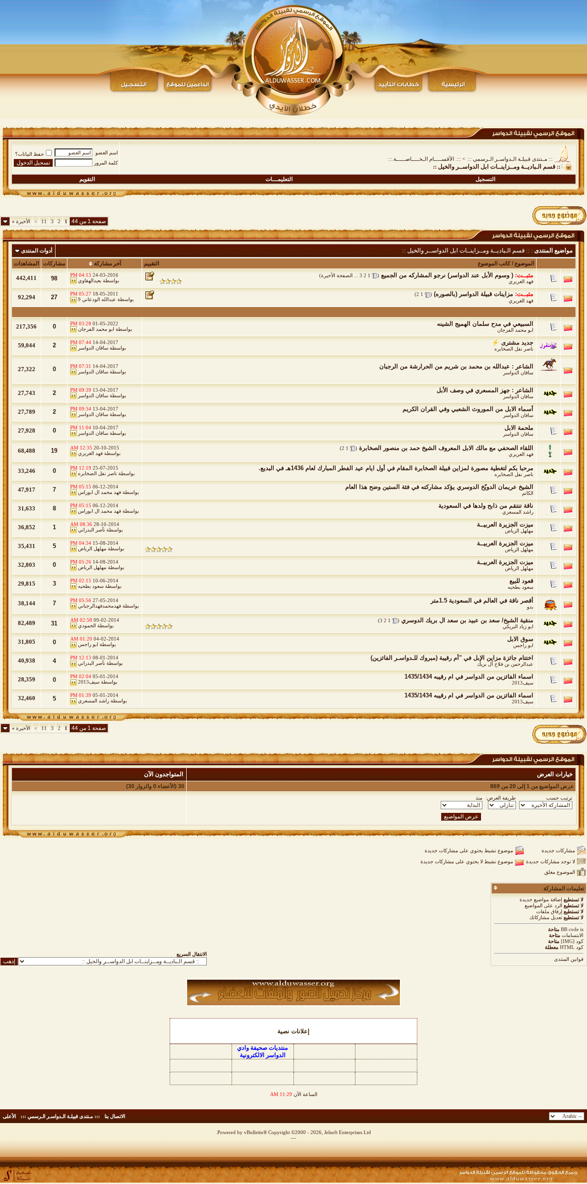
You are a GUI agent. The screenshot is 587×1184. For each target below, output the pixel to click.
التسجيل (485, 179)
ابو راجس (523, 645)
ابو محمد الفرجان (515, 330)
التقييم (151, 263)
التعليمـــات (279, 179)
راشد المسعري (517, 512)
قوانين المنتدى (568, 959)
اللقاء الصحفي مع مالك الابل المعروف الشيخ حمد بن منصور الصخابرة (446, 447)
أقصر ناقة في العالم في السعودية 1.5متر (482, 600)
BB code (570, 929)
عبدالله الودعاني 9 (97, 299)
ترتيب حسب (559, 797)
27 (54, 297)
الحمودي (87, 625)
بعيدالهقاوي (89, 280)
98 (54, 278)
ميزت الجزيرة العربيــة (505, 524)
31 (54, 623)
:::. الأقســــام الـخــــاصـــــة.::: (424, 159)
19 (54, 450)
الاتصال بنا (115, 1116)
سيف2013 (522, 682)
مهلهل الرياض (519, 530)
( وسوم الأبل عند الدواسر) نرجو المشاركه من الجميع (447, 275)
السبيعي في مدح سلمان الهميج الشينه (485, 323)
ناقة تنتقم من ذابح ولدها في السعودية (485, 505)
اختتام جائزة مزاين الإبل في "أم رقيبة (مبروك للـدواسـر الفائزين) (452, 657)
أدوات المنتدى (36, 250)
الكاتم (527, 493)
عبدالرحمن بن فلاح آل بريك (505, 664)
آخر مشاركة (107, 263)
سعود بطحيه (520, 587)
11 (44, 221)
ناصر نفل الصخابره (513, 348)
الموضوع (524, 263)
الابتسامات (572, 935)
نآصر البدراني (91, 529)
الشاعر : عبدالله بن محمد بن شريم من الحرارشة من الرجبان (456, 366)
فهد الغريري (521, 281)
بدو (530, 606)
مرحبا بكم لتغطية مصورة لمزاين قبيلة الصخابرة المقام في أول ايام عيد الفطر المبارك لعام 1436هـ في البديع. (396, 468)
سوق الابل (520, 639)
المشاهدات (26, 263)
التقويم (87, 179)
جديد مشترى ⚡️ (512, 342)
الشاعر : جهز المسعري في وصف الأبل (485, 390)
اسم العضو (106, 152)
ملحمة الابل (518, 427)
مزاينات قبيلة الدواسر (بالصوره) (473, 294)
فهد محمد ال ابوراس (99, 492)
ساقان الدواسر (93, 348)
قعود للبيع (521, 580)
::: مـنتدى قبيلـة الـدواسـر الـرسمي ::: (510, 159)
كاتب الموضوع (494, 263)
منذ (479, 797)
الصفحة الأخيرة (337, 275)
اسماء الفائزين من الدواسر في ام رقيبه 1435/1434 (468, 676)
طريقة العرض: (501, 797)
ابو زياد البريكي (518, 626)
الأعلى (9, 1116)
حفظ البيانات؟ (29, 154)
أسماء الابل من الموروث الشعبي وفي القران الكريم (468, 409)
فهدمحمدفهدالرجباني (99, 605)
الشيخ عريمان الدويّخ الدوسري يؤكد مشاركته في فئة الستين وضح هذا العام (439, 486)
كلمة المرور (106, 162)
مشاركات (54, 263)
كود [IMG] (572, 941)
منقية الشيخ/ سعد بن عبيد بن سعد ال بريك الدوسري (467, 620)
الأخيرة (21, 221)
